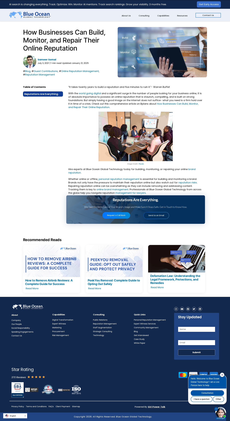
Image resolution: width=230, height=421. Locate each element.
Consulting (144, 15)
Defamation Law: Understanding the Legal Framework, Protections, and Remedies (175, 279)
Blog (27, 71)
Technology (98, 335)
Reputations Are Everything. (41, 94)
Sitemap (76, 406)
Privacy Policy (17, 406)
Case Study (139, 339)
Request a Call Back (116, 215)
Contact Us (208, 15)
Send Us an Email (156, 215)
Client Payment (63, 406)
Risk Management (60, 335)
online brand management (112, 189)
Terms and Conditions (36, 406)
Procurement (58, 331)
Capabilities (163, 15)
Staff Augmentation (102, 327)
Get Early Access (209, 4)
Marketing (56, 327)
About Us (126, 15)
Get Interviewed (141, 335)
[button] (15, 415)
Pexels (141, 164)
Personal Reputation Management (150, 320)
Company (16, 320)
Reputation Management (40, 74)
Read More (32, 288)
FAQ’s (51, 406)
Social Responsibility (20, 328)
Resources (182, 15)
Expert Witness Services (145, 323)
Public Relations (100, 320)
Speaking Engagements (22, 332)
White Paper (139, 343)
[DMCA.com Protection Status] (64, 390)
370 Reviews (18, 377)
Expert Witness (59, 323)
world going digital (90, 93)
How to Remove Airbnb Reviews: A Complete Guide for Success (49, 282)
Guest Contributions (46, 71)
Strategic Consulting (102, 331)
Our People (16, 324)
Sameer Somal (47, 59)
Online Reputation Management (80, 71)
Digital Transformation (62, 320)
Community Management (146, 327)
